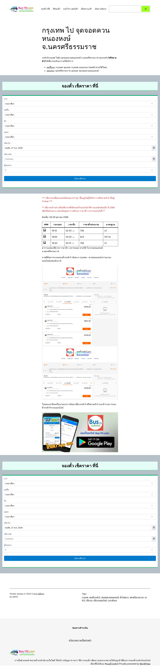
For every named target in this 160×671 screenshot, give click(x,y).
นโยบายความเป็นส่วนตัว (80, 640)
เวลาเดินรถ (112, 600)
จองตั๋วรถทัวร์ (94, 597)
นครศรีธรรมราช (136, 597)
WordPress (145, 664)
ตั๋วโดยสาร (124, 597)
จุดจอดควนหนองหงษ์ (110, 597)
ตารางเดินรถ (39, 594)
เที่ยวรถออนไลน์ (100, 600)
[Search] (145, 9)
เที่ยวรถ (89, 600)
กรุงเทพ (85, 597)
